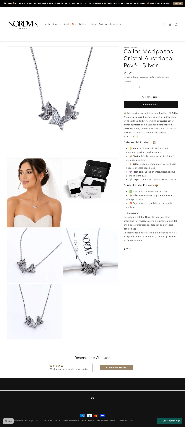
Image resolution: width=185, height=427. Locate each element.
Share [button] (129, 249)
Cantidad (127, 82)
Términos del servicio (126, 420)
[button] (56, 24)
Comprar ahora (151, 104)
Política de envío (88, 420)
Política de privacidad (52, 420)
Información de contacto (106, 420)
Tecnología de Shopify (33, 421)
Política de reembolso (71, 420)
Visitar (178, 3)
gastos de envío (133, 77)
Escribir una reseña (116, 367)
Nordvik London (19, 421)
